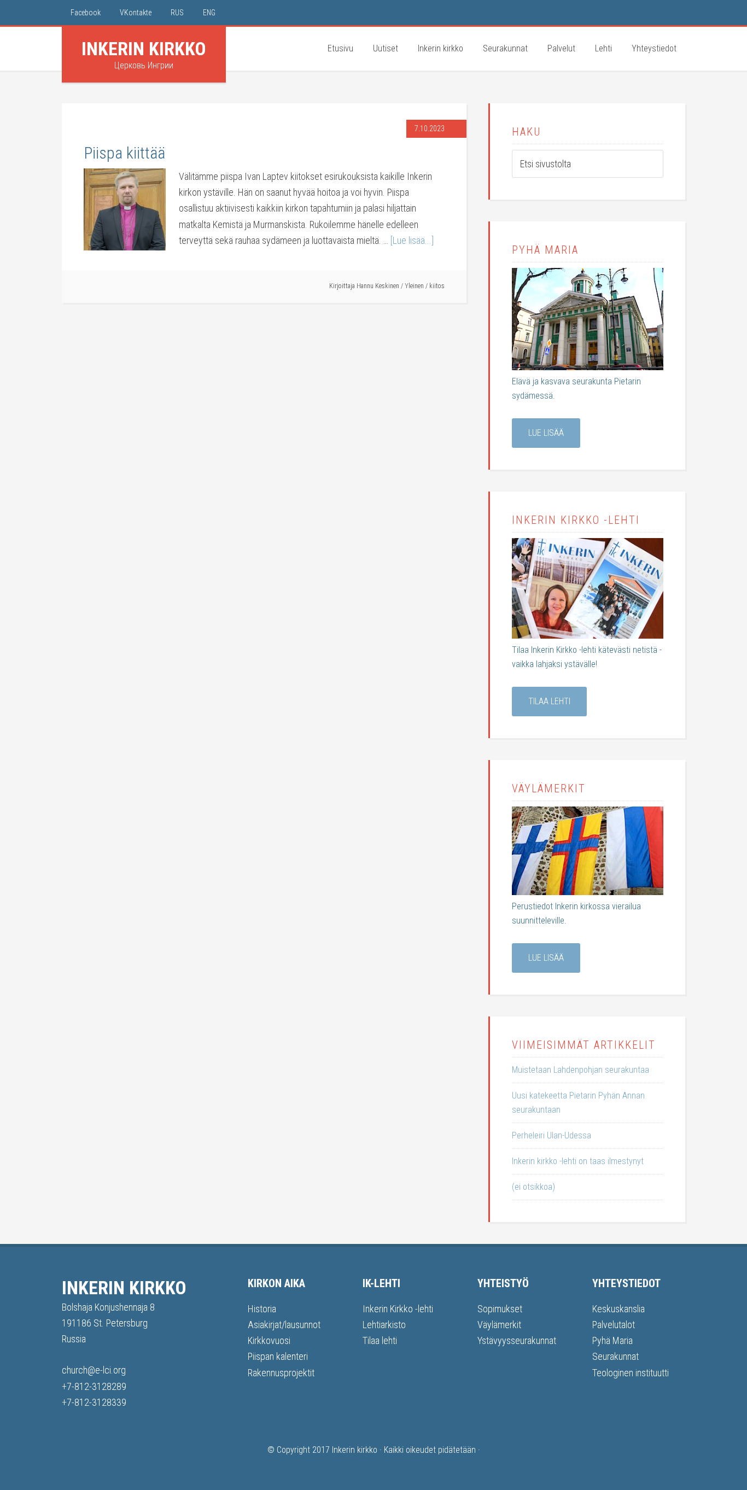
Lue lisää (546, 433)
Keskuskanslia (618, 1308)
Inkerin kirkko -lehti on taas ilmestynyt (578, 1161)
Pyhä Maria (612, 1340)
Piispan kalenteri (278, 1356)
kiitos (437, 286)
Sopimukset (499, 1308)
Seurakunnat (615, 1356)
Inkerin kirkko (143, 49)
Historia (262, 1308)
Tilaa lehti (549, 701)
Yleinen (414, 286)
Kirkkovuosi (269, 1340)
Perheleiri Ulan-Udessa (551, 1135)
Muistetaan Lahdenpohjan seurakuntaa (580, 1070)
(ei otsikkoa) (533, 1187)
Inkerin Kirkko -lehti (398, 1308)
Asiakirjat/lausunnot (284, 1324)
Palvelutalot (613, 1324)
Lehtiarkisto (384, 1324)
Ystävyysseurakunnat (516, 1340)
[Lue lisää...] (412, 240)
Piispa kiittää (124, 152)
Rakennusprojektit (281, 1372)
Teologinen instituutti (630, 1372)
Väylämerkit (499, 1324)
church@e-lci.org (94, 1370)
